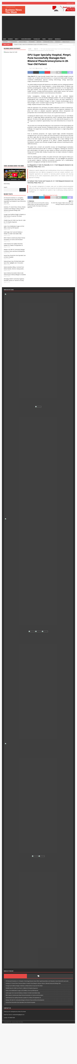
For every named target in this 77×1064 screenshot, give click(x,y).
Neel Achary (39, 68)
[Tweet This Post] (36, 72)
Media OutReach (23, 41)
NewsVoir (39, 41)
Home (4, 39)
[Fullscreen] (24, 179)
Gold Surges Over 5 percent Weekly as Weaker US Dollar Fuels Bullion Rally (23, 993)
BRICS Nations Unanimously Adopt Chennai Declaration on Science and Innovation (24, 995)
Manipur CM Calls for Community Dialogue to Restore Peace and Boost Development (25, 1000)
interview (5, 41)
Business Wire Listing (48, 41)
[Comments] (61, 976)
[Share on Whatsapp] (64, 72)
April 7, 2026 (32, 68)
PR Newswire (32, 41)
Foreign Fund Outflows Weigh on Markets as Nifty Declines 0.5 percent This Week (24, 985)
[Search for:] (65, 44)
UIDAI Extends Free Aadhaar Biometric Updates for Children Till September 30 (23, 997)
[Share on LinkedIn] (42, 72)
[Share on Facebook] (30, 72)
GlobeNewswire (13, 41)
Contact (50, 39)
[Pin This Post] (47, 72)
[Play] (6, 179)
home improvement (26, 39)
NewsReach (58, 39)
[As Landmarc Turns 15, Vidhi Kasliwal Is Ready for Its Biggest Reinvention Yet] (42, 911)
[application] (15, 175)
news (16, 39)
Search (5, 187)
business (10, 39)
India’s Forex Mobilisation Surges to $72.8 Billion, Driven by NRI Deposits (22, 990)
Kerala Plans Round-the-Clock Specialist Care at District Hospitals (20, 1002)
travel (44, 39)
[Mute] (21, 179)
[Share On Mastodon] (70, 72)
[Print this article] (59, 72)
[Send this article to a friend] (53, 72)
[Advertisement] (38, 26)
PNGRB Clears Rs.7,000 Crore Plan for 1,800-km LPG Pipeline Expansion (22, 988)
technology (36, 39)
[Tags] (38, 976)
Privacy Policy (66, 41)
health (46, 68)
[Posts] (15, 976)
